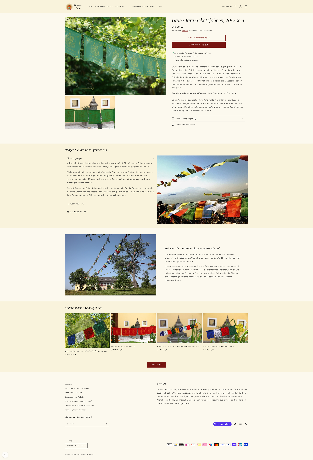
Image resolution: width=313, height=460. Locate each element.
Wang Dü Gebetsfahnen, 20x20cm (123, 346)
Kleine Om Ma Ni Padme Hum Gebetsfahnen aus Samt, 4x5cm (178, 346)
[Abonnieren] (106, 424)
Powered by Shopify (87, 454)
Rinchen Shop (75, 454)
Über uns (68, 384)
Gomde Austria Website (74, 397)
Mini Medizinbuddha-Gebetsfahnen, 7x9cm (218, 346)
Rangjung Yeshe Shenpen (75, 410)
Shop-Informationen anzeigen (186, 60)
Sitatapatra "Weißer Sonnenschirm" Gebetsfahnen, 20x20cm (86, 351)
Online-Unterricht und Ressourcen (79, 406)
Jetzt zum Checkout (198, 45)
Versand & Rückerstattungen (77, 388)
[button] (103, 6)
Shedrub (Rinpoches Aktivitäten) (78, 401)
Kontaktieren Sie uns (73, 393)
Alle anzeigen (156, 365)
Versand (185, 30)
